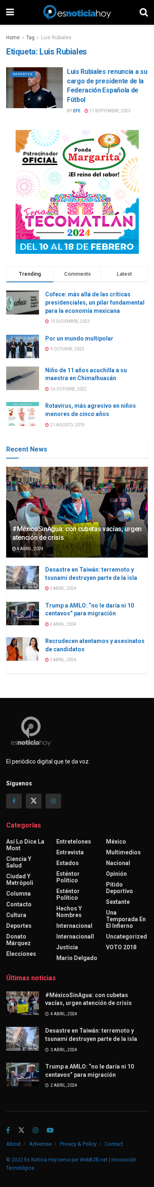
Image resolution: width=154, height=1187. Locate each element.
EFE (76, 111)
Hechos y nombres (69, 911)
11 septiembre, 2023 (109, 111)
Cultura (16, 915)
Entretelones (73, 841)
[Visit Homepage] (77, 12)
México (116, 841)
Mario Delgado (76, 958)
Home (13, 37)
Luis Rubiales (56, 37)
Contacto (19, 904)
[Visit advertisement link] (77, 192)
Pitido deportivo (119, 887)
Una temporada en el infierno (126, 919)
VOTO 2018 (121, 947)
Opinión (116, 873)
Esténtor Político (68, 877)
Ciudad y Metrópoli (19, 879)
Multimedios (123, 852)
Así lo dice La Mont (25, 844)
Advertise (40, 1144)
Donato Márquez (18, 939)
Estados (67, 863)
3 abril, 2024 (62, 588)
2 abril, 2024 (62, 624)
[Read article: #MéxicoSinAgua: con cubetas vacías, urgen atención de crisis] (22, 1003)
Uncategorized (126, 936)
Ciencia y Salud (18, 862)
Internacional (74, 925)
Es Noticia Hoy (40, 1160)
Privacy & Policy (78, 1144)
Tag (30, 37)
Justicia (67, 947)
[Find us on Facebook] (14, 801)
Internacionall (75, 936)
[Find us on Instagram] (53, 801)
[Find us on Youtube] (50, 1130)
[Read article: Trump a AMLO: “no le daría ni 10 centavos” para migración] (22, 613)
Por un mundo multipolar (79, 338)
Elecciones (21, 954)
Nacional (118, 863)
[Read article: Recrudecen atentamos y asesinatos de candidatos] (22, 649)
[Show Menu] (10, 12)
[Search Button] (144, 12)
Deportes (23, 74)
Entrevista (70, 852)
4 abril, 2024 (30, 548)
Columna (18, 893)
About (13, 1144)
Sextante (118, 902)
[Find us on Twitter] (33, 801)
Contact (114, 1144)
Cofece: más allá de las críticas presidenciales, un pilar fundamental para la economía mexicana (95, 302)
